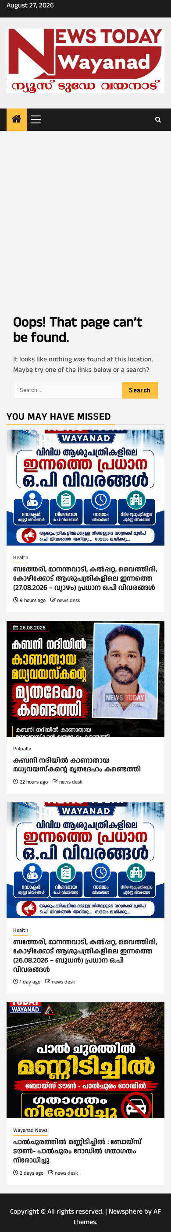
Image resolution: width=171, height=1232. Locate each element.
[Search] (158, 120)
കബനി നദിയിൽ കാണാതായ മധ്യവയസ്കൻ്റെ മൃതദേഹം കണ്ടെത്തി (77, 765)
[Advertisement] (85, 220)
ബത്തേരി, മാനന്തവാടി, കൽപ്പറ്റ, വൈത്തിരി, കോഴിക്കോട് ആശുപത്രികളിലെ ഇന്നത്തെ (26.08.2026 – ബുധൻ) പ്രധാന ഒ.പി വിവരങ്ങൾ (85, 955)
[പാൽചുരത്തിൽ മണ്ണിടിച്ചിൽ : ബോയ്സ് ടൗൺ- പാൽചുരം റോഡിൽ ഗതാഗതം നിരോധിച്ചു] (85, 1060)
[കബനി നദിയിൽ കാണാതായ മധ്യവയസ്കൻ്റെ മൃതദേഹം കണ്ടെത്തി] (85, 679)
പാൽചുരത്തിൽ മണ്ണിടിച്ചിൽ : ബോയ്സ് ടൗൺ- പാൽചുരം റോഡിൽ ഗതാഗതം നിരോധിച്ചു (77, 1151)
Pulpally (22, 748)
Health (20, 557)
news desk (68, 600)
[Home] (16, 120)
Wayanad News (30, 1130)
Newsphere (125, 1212)
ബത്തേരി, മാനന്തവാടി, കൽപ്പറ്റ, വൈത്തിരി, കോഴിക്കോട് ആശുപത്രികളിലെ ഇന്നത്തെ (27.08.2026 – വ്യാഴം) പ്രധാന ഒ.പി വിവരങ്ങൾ (85, 578)
